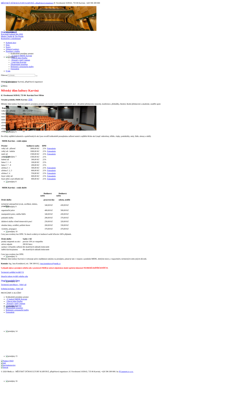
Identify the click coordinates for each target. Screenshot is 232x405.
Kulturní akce (11, 43)
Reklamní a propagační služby (22, 67)
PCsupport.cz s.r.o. (126, 372)
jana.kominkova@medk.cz (50, 264)
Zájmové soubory (12, 49)
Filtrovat (4, 75)
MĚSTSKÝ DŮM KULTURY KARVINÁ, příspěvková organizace (27, 3)
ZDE (30, 99)
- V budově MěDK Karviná (21, 56)
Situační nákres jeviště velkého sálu (14, 276)
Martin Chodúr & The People (12, 36)
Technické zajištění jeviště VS (12, 272)
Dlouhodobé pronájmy (19, 64)
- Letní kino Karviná (18, 62)
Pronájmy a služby (13, 51)
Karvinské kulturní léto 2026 (12, 34)
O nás (8, 71)
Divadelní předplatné (9, 32)
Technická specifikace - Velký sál (13, 285)
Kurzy (8, 47)
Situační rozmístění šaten (10, 280)
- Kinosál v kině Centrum (20, 60)
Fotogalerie (15, 69)
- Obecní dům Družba (19, 58)
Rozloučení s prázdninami (11, 39)
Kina (8, 45)
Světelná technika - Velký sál (12, 289)
